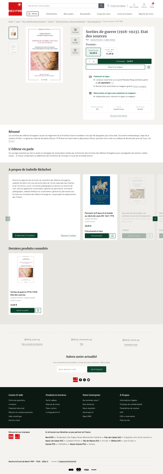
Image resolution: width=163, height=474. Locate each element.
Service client (14, 420)
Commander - (124, 61)
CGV (121, 412)
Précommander (96, 236)
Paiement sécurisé (16, 408)
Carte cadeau (51, 400)
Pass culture (51, 408)
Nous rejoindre (89, 408)
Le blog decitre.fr (53, 412)
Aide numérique (15, 416)
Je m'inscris (97, 369)
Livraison (12, 404)
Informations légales (128, 400)
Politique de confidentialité (131, 404)
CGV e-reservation (127, 416)
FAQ (81, 344)
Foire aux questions (17, 400)
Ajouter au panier (134, 236)
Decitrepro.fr (88, 412)
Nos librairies (88, 404)
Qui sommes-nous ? (91, 400)
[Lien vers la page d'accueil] (15, 9)
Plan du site (125, 420)
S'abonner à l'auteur (25, 235)
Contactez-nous (130, 344)
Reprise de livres (53, 404)
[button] (81, 137)
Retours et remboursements (21, 412)
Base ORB (87, 416)
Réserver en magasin (115, 67)
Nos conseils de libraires (32, 344)
